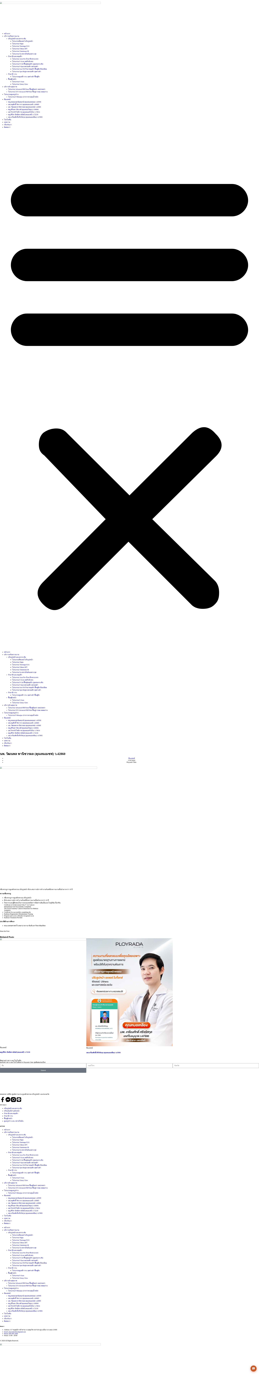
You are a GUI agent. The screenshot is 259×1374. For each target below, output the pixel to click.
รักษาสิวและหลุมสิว (15, 56)
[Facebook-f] (2, 1099)
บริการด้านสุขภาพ (10, 87)
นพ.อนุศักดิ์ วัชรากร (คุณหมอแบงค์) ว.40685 (23, 104)
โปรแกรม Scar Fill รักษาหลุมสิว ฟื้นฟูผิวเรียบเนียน (29, 69)
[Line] (18, 1099)
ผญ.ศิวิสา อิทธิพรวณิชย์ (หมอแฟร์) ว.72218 (23, 114)
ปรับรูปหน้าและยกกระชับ (17, 38)
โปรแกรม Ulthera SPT (19, 49)
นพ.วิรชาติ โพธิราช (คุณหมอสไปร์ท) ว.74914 (24, 112)
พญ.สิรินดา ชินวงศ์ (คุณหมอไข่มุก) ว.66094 (23, 109)
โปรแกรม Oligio (17, 44)
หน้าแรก (7, 33)
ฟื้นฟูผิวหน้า (12, 79)
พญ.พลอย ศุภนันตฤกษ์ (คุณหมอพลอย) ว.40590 (24, 102)
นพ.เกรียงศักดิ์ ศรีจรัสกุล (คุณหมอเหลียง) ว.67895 (25, 117)
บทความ (7, 122)
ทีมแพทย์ (7, 99)
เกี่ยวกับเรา (8, 125)
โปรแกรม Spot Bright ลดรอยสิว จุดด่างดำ (26, 71)
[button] (129, 389)
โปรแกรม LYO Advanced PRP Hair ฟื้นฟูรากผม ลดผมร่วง (28, 92)
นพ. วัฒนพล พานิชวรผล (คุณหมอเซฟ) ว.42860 (24, 107)
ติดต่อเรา (7, 127)
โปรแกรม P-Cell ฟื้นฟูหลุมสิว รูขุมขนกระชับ (27, 64)
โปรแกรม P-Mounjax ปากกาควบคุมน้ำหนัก (23, 97)
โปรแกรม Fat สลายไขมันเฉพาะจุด (24, 54)
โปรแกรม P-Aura (18, 81)
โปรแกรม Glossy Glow (20, 84)
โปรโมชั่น (7, 119)
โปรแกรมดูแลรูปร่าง (11, 94)
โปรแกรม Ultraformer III (20, 51)
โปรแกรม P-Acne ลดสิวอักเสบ (22, 61)
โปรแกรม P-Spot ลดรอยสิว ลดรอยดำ (25, 66)
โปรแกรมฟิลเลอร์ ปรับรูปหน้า (22, 41)
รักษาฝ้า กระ (12, 74)
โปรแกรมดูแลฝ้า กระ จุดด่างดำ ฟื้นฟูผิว (26, 76)
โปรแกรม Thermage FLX (20, 46)
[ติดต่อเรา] (254, 1368)
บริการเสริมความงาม (11, 36)
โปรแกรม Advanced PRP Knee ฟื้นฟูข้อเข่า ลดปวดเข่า (26, 89)
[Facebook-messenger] (8, 1099)
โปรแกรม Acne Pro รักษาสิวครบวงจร (25, 59)
